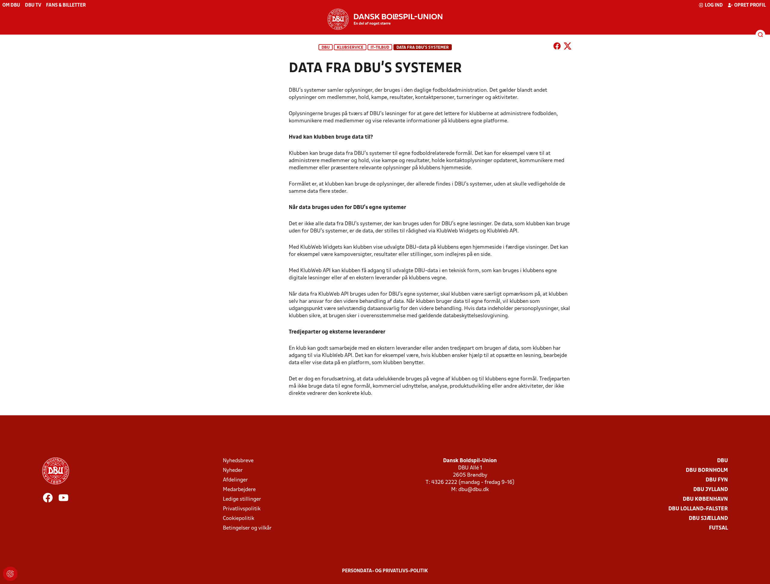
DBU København (705, 499)
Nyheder (233, 470)
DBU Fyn (717, 480)
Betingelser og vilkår (247, 528)
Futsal (718, 528)
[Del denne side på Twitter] (567, 47)
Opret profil (750, 5)
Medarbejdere (239, 489)
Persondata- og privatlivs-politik (385, 571)
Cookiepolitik (238, 518)
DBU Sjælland (708, 518)
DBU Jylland (710, 489)
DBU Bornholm (707, 470)
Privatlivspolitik (241, 509)
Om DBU (11, 5)
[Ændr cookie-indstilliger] (10, 574)
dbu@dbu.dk (473, 489)
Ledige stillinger (242, 499)
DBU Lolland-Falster (698, 509)
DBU (326, 48)
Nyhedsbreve (238, 460)
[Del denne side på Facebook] (557, 47)
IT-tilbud (380, 48)
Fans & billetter (66, 5)
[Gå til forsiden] (385, 19)
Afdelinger (235, 480)
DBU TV (33, 5)
